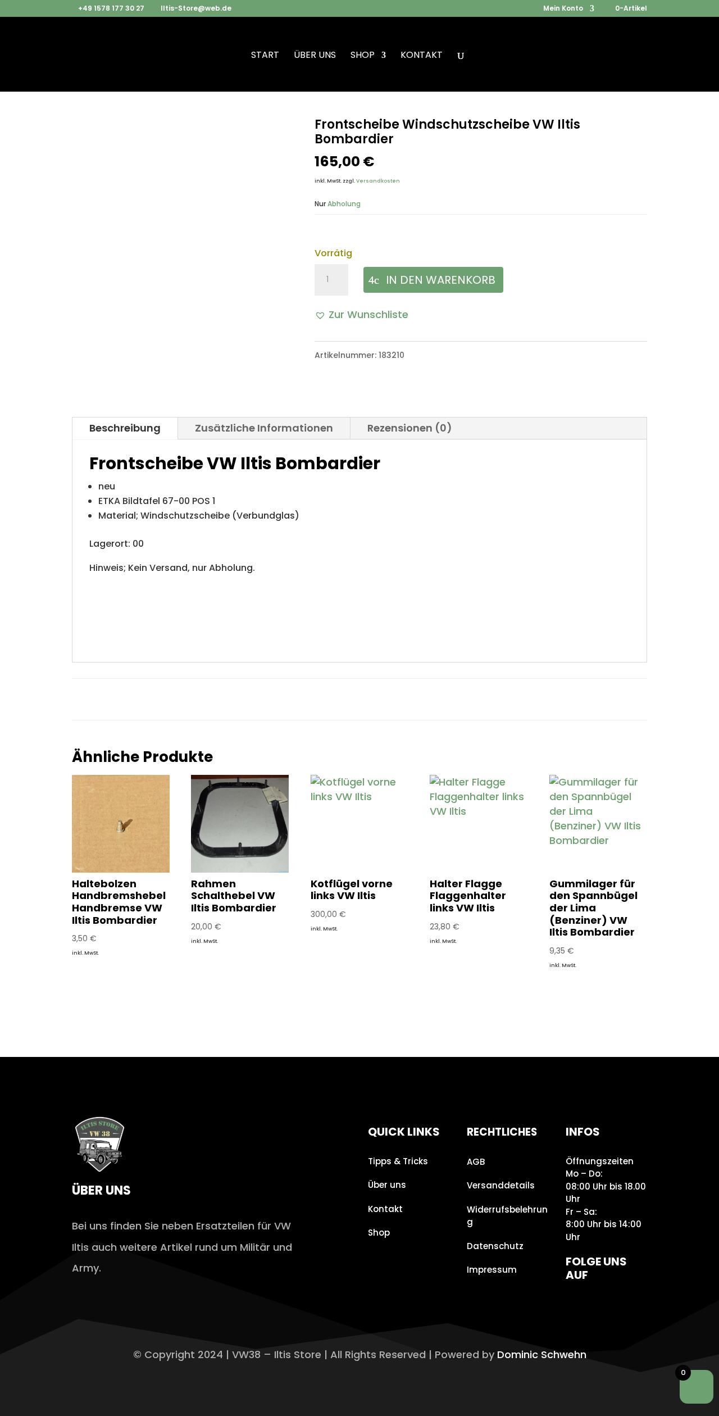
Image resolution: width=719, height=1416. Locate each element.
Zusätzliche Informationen (264, 428)
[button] (361, 314)
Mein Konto (563, 9)
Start (265, 56)
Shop (363, 56)
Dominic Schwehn (541, 1354)
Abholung (344, 203)
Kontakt (422, 56)
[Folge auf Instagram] (577, 1307)
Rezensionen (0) (409, 428)
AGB (476, 1162)
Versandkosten (378, 181)
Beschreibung (125, 428)
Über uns (315, 56)
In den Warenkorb (440, 280)
